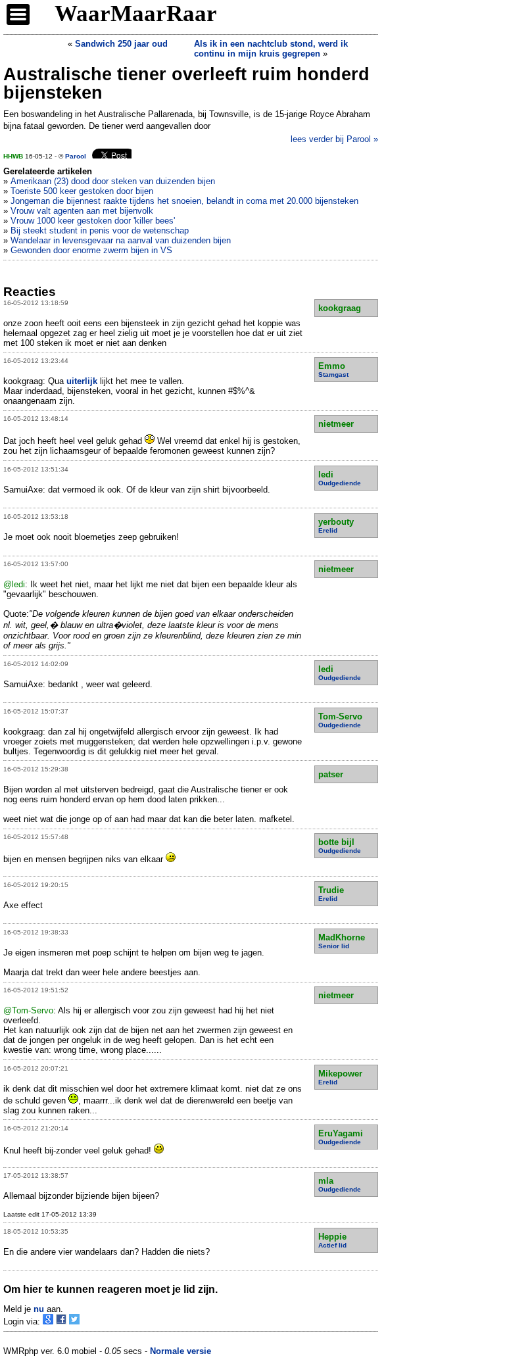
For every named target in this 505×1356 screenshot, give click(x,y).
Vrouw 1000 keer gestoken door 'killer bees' (93, 221)
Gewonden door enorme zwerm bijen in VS (91, 250)
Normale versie (180, 1351)
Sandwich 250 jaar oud (121, 44)
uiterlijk (81, 381)
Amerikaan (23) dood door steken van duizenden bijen (113, 181)
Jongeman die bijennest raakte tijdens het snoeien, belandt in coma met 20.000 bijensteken (184, 201)
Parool (75, 156)
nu (39, 1309)
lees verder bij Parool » (334, 139)
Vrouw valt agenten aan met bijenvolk (82, 211)
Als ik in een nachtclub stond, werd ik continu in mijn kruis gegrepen (271, 49)
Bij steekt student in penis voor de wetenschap (100, 230)
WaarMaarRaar (136, 13)
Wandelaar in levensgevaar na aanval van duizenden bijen (121, 240)
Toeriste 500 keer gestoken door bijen (82, 191)
